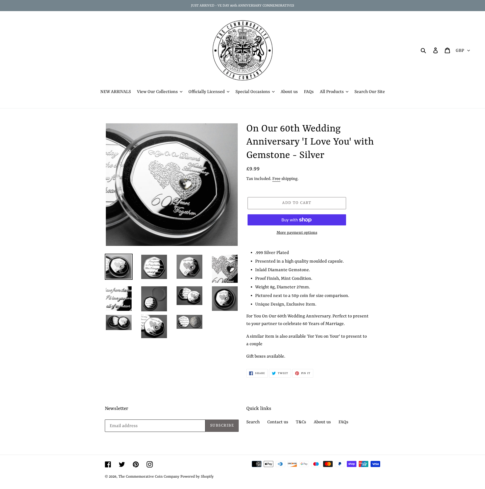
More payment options (297, 232)
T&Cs (301, 422)
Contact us (277, 422)
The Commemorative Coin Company (148, 477)
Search (253, 422)
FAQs (343, 422)
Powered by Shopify (197, 477)
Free (276, 178)
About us (322, 422)
